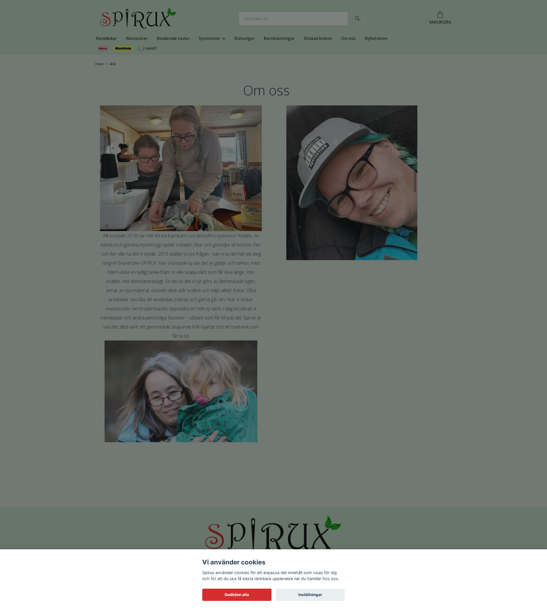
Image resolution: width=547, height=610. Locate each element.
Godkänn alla (236, 594)
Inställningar (310, 594)
